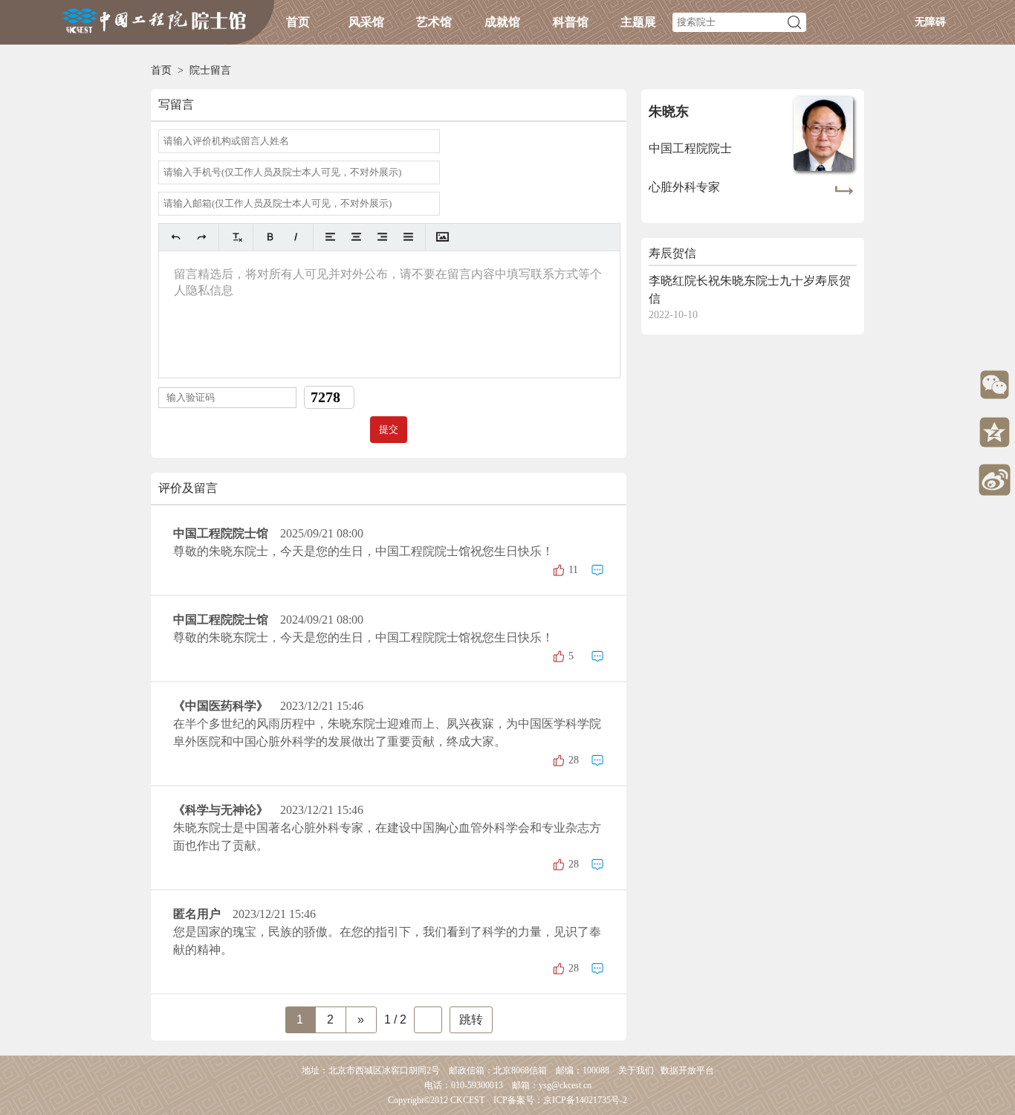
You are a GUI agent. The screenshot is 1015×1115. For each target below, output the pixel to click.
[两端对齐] (408, 237)
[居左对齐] (330, 237)
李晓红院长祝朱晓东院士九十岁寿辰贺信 (750, 289)
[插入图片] (442, 237)
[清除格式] (236, 237)
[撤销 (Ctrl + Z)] (176, 237)
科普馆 (570, 22)
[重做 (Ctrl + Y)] (202, 237)
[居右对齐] (382, 237)
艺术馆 (434, 22)
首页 (298, 22)
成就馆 (502, 22)
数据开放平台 (687, 1070)
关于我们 (636, 1070)
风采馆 (366, 22)
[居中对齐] (356, 237)
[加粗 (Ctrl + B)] (270, 237)
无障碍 (930, 22)
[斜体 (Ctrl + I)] (296, 237)
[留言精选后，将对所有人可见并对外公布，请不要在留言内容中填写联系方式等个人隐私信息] (389, 314)
